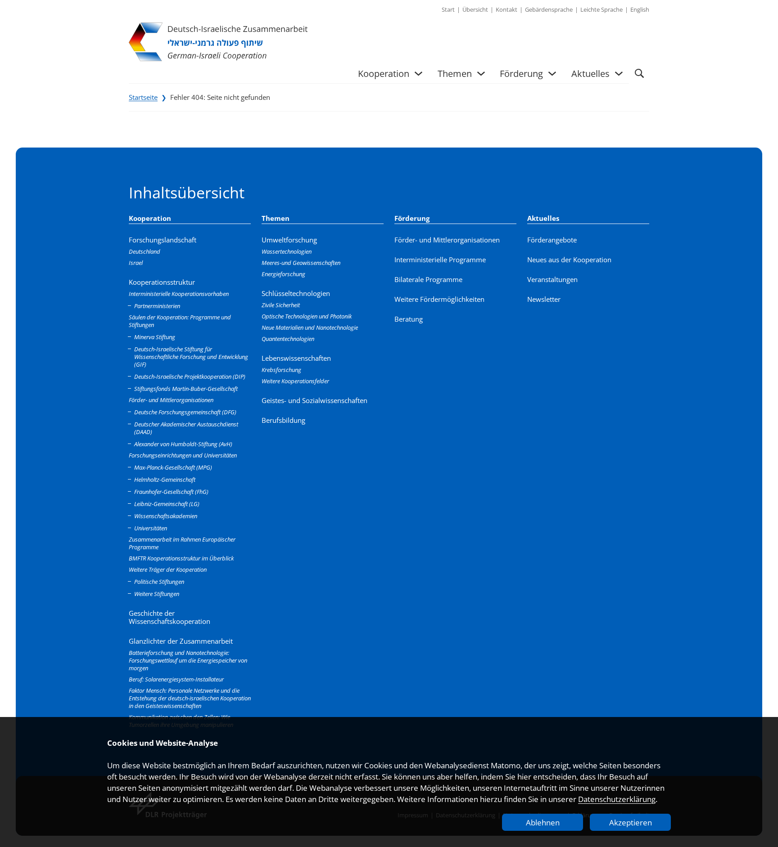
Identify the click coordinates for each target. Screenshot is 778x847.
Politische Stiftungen (159, 582)
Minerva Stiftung (154, 337)
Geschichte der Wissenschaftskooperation (169, 617)
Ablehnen (543, 822)
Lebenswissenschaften (296, 358)
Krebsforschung (281, 370)
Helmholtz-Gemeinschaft (164, 479)
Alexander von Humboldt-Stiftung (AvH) (183, 444)
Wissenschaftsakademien (165, 516)
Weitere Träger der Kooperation (168, 569)
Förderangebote (552, 239)
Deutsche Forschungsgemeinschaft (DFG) (185, 412)
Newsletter (544, 299)
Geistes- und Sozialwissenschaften (314, 400)
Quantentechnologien (288, 339)
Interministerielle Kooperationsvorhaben (179, 294)
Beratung (408, 318)
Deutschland (144, 251)
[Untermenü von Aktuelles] (619, 73)
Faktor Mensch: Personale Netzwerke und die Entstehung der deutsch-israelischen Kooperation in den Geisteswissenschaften (190, 698)
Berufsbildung (283, 420)
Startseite (143, 97)
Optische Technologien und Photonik (307, 316)
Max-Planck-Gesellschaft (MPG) (173, 467)
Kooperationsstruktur (162, 282)
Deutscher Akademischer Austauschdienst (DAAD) (186, 428)
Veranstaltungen (552, 279)
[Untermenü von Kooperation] (418, 73)
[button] (639, 73)
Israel (136, 263)
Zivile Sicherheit (281, 305)
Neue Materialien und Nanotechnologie (310, 327)
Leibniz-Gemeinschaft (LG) (166, 504)
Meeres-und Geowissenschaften (301, 263)
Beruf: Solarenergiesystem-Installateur (176, 679)
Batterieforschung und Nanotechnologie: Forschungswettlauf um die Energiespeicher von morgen (188, 660)
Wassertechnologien (287, 251)
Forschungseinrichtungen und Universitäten (183, 455)
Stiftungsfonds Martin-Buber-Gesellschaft (186, 389)
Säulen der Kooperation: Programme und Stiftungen (180, 321)
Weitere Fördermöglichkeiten (439, 299)
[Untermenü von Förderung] (552, 73)
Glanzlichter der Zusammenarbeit (181, 640)
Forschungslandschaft (162, 239)
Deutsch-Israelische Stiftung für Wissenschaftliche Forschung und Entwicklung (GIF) (191, 356)
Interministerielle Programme (440, 259)
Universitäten (150, 528)
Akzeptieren (630, 822)
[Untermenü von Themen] (481, 73)
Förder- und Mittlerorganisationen (171, 400)
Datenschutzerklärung (617, 799)
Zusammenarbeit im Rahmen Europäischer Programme (182, 543)
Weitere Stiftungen (156, 594)
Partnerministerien (157, 306)
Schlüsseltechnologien (296, 293)
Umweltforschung (289, 239)
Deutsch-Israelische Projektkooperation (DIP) (189, 376)
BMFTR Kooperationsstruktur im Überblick (181, 558)
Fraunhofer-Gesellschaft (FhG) (171, 492)
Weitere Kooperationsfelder (295, 381)
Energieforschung (283, 274)
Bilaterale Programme (428, 279)
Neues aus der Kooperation (569, 259)
